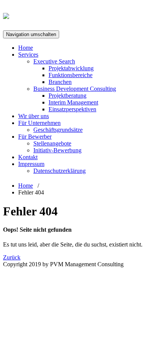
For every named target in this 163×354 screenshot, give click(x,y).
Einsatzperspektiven (72, 109)
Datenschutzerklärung (59, 171)
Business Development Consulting (74, 88)
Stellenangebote (52, 143)
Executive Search (54, 61)
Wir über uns (33, 116)
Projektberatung (67, 95)
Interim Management (73, 102)
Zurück (11, 257)
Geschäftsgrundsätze (58, 129)
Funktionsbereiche (70, 75)
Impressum (31, 164)
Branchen (60, 82)
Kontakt (28, 157)
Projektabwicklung (71, 68)
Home (25, 47)
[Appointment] (6, 15)
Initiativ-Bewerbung (57, 150)
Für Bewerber (35, 136)
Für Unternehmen (39, 123)
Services (28, 54)
